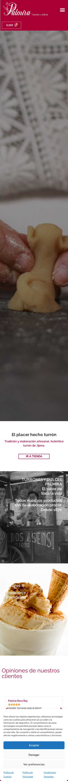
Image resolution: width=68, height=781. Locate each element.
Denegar (34, 754)
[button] (62, 10)
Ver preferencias (34, 764)
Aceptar (34, 745)
